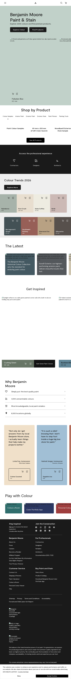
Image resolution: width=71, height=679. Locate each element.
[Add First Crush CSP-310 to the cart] (25, 198)
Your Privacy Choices (16, 564)
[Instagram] (40, 527)
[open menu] (5, 3)
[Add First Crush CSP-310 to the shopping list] (30, 198)
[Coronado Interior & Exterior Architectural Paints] (18, 638)
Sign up (11, 527)
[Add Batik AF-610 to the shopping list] (63, 198)
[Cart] (66, 3)
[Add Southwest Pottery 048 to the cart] (29, 220)
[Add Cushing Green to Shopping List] (30, 364)
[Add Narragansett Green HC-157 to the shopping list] (17, 220)
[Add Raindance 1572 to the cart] (8, 198)
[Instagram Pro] (45, 527)
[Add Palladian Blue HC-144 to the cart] (13, 94)
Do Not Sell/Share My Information (20, 558)
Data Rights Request (16, 560)
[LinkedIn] (45, 531)
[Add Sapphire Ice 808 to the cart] (55, 471)
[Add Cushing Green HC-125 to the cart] (25, 364)
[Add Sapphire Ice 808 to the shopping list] (59, 471)
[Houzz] (40, 531)
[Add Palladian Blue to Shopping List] (17, 94)
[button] (61, 3)
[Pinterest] (54, 527)
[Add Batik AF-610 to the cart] (58, 198)
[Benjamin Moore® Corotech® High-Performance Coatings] (18, 612)
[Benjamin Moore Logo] (35, 3)
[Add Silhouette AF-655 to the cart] (63, 220)
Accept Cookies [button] (52, 676)
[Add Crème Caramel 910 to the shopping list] (27, 471)
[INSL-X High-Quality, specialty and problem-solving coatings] (18, 626)
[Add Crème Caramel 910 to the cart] (22, 471)
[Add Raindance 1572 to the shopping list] (13, 198)
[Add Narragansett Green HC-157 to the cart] (13, 220)
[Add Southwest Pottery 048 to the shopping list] (34, 220)
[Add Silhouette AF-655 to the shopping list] (67, 220)
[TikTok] (49, 531)
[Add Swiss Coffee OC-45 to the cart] (42, 198)
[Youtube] (49, 527)
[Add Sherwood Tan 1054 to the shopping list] (50, 220)
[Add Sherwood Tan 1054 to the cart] (46, 220)
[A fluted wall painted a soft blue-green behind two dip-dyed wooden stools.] (33, 67)
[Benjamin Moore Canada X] (36, 531)
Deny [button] (19, 676)
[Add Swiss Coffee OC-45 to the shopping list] (46, 198)
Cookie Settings (23, 672)
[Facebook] (36, 527)
